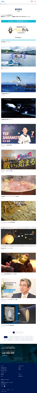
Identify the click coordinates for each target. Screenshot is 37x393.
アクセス (2, 386)
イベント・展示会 (15, 339)
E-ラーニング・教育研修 (8, 339)
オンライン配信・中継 (3, 369)
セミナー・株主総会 (22, 339)
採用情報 (19, 369)
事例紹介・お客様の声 (29, 339)
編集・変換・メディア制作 (4, 370)
